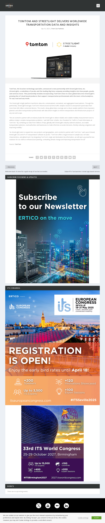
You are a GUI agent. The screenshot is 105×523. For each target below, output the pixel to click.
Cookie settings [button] (83, 518)
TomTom (18, 144)
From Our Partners (57, 29)
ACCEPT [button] (96, 518)
